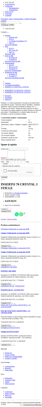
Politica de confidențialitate (13, 356)
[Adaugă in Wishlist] (1, 179)
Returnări (8, 368)
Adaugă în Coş (6, 211)
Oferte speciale (9, 384)
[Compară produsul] (3, 179)
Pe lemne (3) (13, 74)
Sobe (6, 46)
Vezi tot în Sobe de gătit (12, 61)
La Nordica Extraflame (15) (18, 41)
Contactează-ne (10, 4)
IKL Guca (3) (13, 67)
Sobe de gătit (9, 56)
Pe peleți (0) (13, 59)
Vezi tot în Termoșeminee (13, 70)
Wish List (8, 395)
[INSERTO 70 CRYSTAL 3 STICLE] (17, 90)
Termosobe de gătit (11, 72)
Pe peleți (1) (13, 76)
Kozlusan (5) (13, 69)
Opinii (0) (8, 99)
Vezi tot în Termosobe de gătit (14, 78)
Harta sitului (9, 370)
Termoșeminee (9, 63)
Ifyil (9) (11, 65)
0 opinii (3, 219)
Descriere (8, 96)
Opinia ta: (4, 158)
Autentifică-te (13, 10)
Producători (8, 378)
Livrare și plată (9, 355)
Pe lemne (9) (13, 57)
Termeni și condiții (11, 358)
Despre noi (8, 353)
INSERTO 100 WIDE (8, 271)
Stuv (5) (11, 52)
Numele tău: (5, 149)
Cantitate (4, 209)
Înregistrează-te (14, 8)
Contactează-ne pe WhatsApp (32, 405)
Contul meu (8, 392)
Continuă (4, 177)
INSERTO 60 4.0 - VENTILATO (12, 290)
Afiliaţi (7, 382)
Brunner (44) (13, 37)
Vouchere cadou (10, 380)
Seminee (7, 35)
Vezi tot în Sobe (10, 54)
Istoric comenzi (10, 393)
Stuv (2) (11, 43)
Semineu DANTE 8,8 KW (10, 332)
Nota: (2, 162)
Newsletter (8, 397)
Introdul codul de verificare (11, 166)
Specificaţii (8, 97)
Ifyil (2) (11, 48)
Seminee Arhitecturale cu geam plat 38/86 (15, 233)
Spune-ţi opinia (12, 219)
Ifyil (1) (11, 39)
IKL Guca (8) (13, 50)
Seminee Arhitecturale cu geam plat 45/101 (15, 252)
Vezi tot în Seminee (11, 45)
